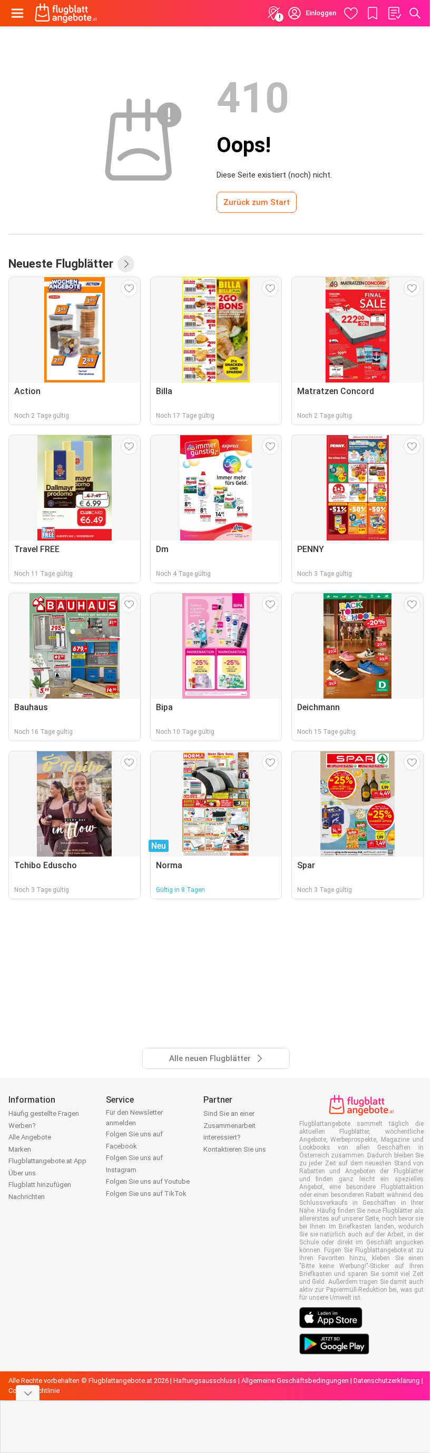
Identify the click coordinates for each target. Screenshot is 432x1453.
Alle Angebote (29, 1137)
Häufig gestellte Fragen (43, 1113)
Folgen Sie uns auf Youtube (148, 1181)
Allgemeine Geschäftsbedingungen (295, 1381)
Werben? (22, 1126)
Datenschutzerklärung (387, 1381)
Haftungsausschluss (205, 1381)
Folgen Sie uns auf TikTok (146, 1193)
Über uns (22, 1173)
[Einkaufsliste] (394, 13)
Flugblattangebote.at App (47, 1161)
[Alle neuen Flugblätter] (125, 264)
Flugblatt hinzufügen (39, 1185)
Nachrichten (26, 1197)
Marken (19, 1149)
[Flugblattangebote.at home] (66, 13)
